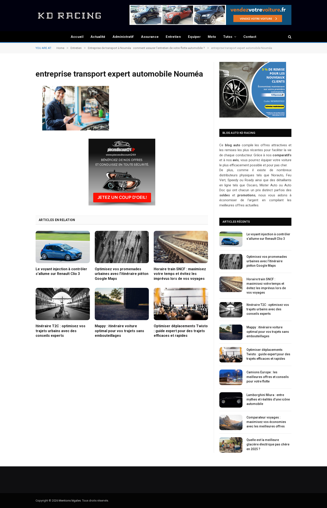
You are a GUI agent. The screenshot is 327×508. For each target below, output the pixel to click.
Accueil (77, 37)
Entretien (173, 37)
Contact (249, 37)
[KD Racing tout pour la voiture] (69, 16)
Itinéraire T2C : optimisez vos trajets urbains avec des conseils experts (60, 331)
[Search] (289, 37)
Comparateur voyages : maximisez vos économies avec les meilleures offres (266, 422)
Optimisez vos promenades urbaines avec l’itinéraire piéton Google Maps (121, 274)
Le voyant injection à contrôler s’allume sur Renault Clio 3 (61, 271)
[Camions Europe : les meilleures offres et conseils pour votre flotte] (230, 377)
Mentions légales (70, 500)
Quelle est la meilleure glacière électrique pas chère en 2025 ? (267, 444)
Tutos (227, 37)
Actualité (98, 37)
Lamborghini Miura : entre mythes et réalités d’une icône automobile (268, 399)
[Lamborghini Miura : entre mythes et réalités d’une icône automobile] (230, 400)
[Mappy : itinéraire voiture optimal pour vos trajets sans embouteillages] (122, 304)
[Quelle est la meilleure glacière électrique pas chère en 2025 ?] (230, 445)
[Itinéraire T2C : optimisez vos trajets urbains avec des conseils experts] (63, 304)
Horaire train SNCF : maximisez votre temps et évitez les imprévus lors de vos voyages (180, 274)
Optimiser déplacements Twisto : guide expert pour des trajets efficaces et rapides (181, 331)
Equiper (194, 37)
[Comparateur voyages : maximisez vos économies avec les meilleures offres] (230, 422)
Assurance (150, 37)
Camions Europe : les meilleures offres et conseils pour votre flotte (267, 376)
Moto (212, 37)
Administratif (123, 37)
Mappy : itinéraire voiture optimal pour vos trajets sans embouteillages (119, 331)
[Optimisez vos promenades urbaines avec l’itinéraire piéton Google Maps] (122, 247)
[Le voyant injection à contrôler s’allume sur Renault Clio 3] (63, 247)
